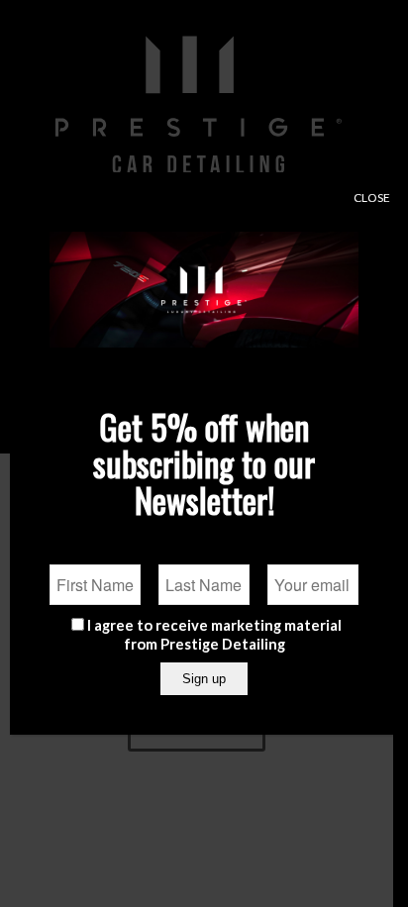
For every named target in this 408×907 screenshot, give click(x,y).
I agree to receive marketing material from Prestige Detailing (214, 634)
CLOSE (372, 197)
